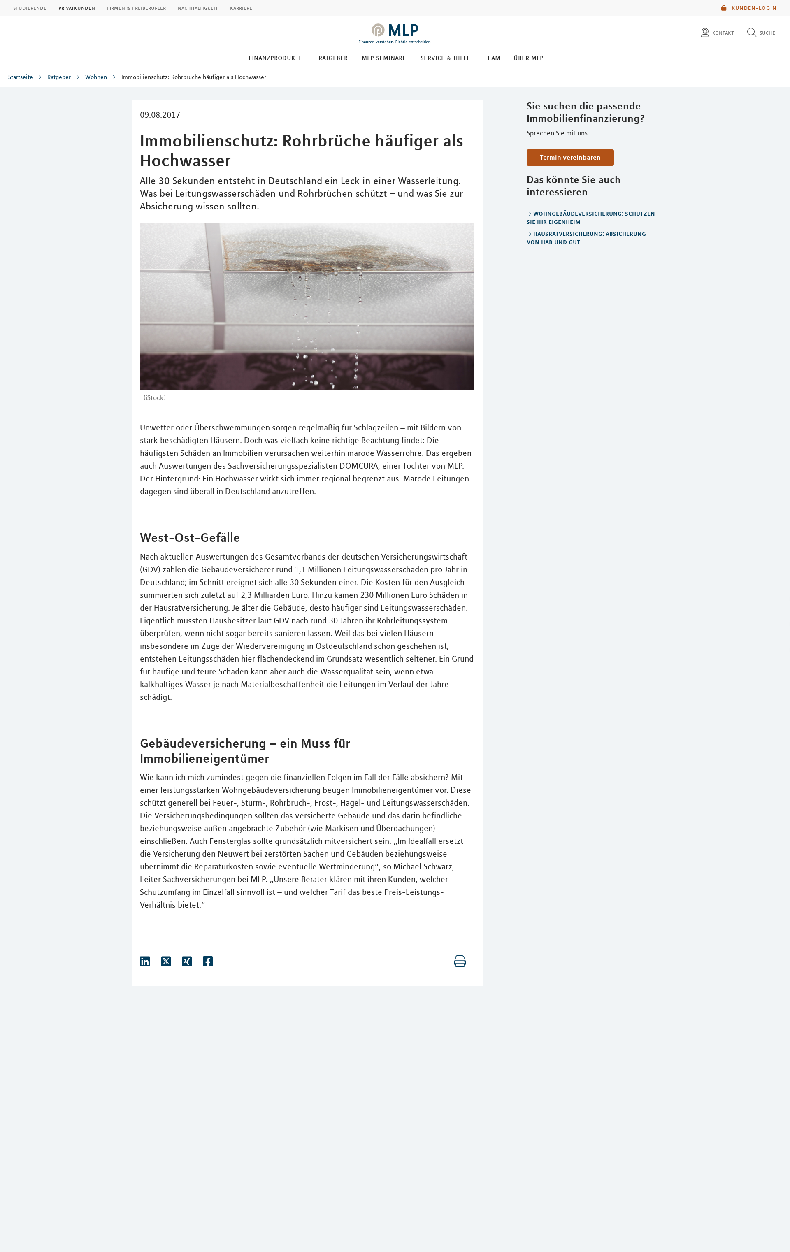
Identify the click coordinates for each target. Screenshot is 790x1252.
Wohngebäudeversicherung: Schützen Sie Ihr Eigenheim (591, 217)
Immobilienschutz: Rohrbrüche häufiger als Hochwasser (193, 77)
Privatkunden (76, 8)
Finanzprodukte (275, 57)
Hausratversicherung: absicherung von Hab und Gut (586, 237)
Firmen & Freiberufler (136, 8)
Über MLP (529, 57)
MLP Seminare (384, 57)
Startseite (20, 77)
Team (492, 57)
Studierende (29, 8)
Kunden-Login (753, 8)
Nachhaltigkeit (198, 8)
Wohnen (96, 77)
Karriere (241, 8)
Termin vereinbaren (570, 157)
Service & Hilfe (445, 57)
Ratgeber (333, 57)
